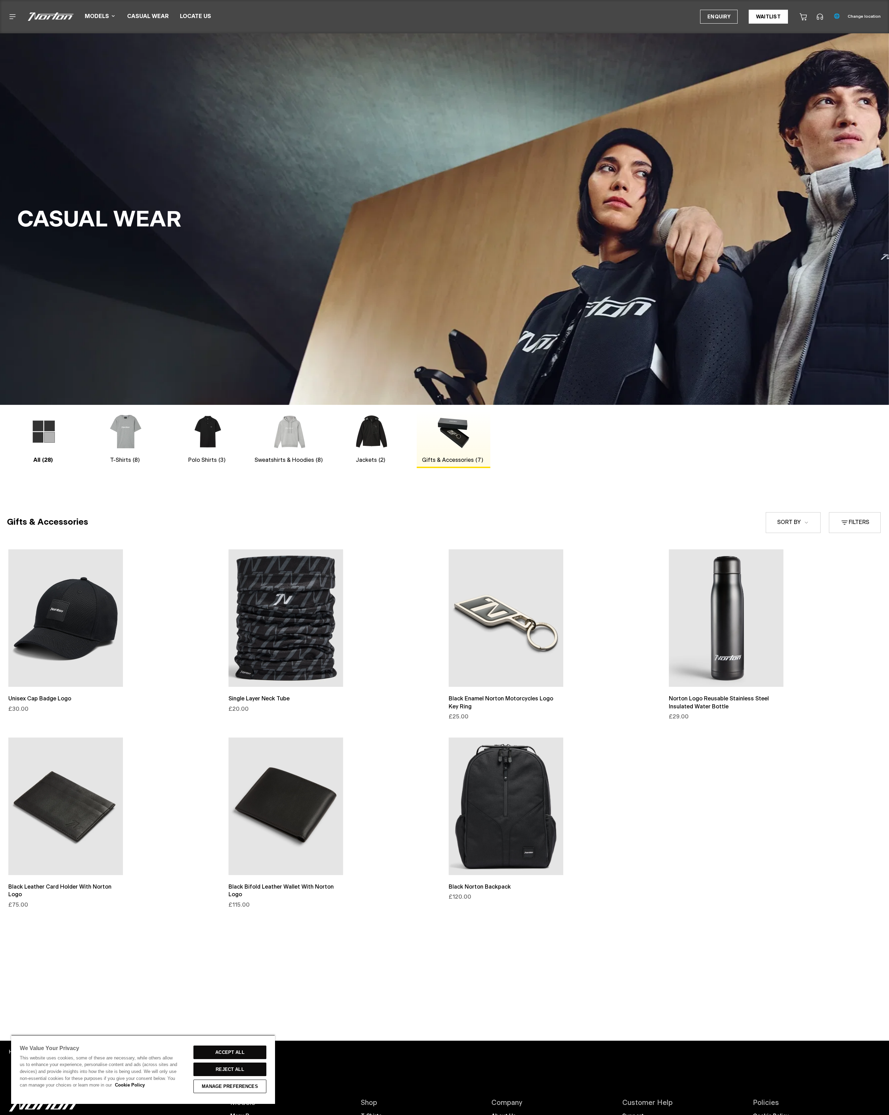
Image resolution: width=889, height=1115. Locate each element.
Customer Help (647, 1103)
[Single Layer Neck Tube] (286, 618)
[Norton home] (43, 1110)
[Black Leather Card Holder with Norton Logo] (65, 806)
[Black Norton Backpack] (506, 806)
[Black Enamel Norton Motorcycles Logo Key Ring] (506, 618)
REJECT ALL (230, 1069)
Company (506, 1103)
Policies (766, 1103)
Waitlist (768, 17)
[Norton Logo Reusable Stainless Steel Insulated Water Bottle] (726, 618)
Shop (369, 1103)
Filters (859, 522)
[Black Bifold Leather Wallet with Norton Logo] (286, 806)
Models (242, 1103)
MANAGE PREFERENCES (230, 1086)
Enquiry (718, 17)
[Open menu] (12, 17)
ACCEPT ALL (229, 1052)
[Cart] (803, 17)
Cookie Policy (130, 1085)
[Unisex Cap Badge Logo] (65, 618)
